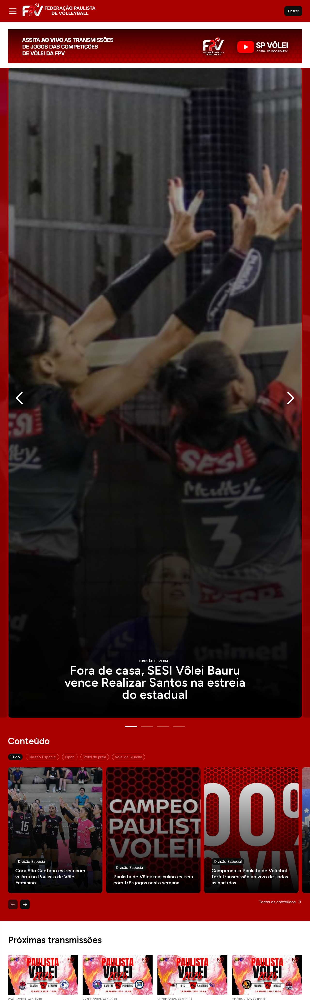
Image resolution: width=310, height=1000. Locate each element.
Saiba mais (155, 393)
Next (290, 398)
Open (70, 757)
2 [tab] (147, 726)
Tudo (15, 757)
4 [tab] (179, 726)
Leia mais (55, 830)
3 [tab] (163, 726)
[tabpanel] (155, 393)
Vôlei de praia (94, 757)
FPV (59, 9)
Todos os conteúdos (277, 902)
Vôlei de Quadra (128, 757)
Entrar (293, 11)
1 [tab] (131, 726)
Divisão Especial (42, 757)
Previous (19, 398)
